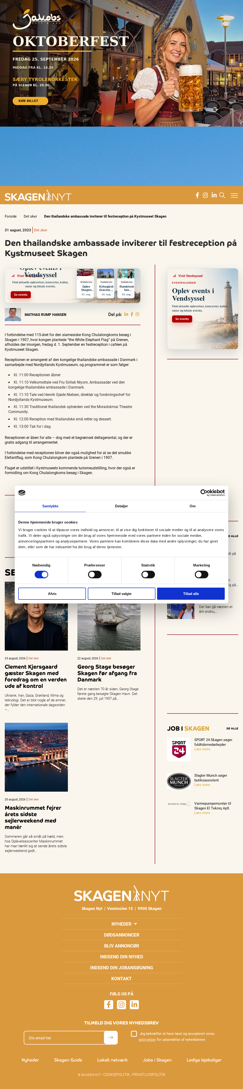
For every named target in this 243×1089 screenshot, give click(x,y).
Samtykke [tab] (50, 506)
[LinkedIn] (126, 314)
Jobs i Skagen (157, 1060)
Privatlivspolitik (148, 1074)
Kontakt (121, 978)
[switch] (95, 574)
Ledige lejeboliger (204, 1060)
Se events (21, 294)
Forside (11, 216)
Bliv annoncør (121, 946)
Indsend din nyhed (121, 957)
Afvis (52, 594)
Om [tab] (193, 506)
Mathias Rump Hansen (45, 314)
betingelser (147, 1039)
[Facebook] (132, 314)
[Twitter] (137, 314)
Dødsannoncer (121, 935)
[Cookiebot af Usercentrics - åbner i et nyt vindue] (204, 492)
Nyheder (121, 924)
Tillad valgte (121, 594)
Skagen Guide (68, 1060)
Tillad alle (191, 594)
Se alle (232, 536)
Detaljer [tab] (121, 506)
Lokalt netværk (112, 1060)
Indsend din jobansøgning (121, 967)
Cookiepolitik (116, 1074)
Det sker (30, 216)
